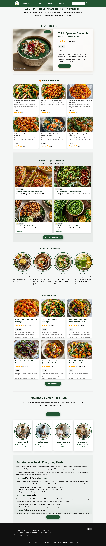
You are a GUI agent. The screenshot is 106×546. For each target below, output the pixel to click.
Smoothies (62, 3)
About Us (54, 542)
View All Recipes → (53, 383)
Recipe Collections (62, 542)
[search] (86, 3)
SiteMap (71, 542)
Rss (77, 542)
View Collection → (20, 197)
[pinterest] (89, 529)
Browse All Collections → (53, 237)
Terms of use (47, 542)
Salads (50, 3)
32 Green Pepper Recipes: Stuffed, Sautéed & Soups (30, 191)
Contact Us (29, 542)
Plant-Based (26, 3)
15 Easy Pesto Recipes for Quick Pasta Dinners (68, 191)
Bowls (39, 3)
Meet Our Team (53, 414)
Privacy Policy (38, 542)
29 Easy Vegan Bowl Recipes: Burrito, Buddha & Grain (31, 225)
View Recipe (64, 66)
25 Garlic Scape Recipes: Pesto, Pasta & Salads (68, 225)
